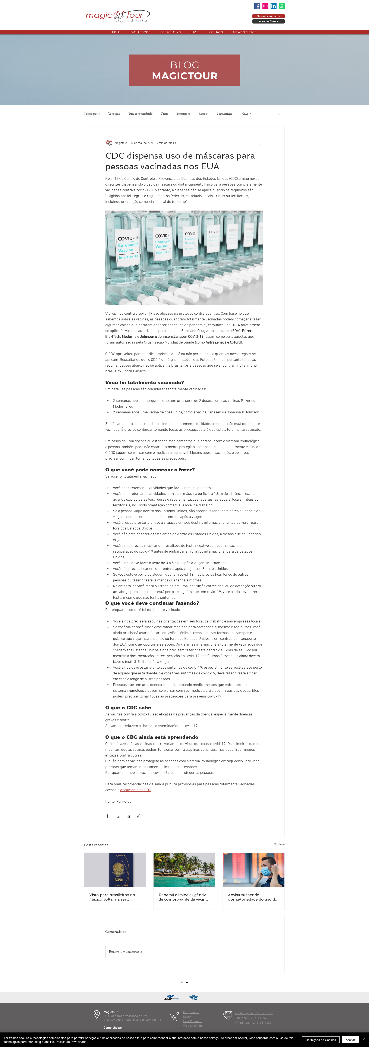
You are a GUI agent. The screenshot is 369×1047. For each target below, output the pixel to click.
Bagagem (183, 113)
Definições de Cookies (321, 1040)
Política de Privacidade (71, 1042)
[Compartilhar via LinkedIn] (128, 816)
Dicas (164, 113)
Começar (114, 113)
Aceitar (350, 1040)
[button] (279, 113)
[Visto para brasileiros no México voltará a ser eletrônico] (115, 870)
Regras (203, 113)
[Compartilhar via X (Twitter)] (118, 816)
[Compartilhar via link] (139, 816)
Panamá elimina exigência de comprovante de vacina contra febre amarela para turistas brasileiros (183, 896)
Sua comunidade (140, 113)
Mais (244, 113)
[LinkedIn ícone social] (274, 6)
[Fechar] (363, 1040)
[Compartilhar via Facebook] (107, 816)
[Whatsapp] (282, 6)
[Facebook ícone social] (257, 6)
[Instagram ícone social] (265, 6)
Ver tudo (279, 844)
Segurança (224, 113)
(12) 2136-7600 (260, 1023)
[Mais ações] (260, 143)
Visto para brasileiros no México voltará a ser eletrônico (112, 896)
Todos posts (92, 113)
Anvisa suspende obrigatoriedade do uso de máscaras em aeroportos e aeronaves (253, 896)
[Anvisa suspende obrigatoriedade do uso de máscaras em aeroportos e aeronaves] (253, 870)
